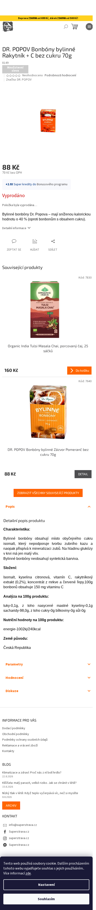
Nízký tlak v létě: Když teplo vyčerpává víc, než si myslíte (40, 793)
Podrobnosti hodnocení (60, 75)
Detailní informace (14, 228)
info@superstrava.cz (23, 825)
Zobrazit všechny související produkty (48, 493)
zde (28, 873)
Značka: (18, 79)
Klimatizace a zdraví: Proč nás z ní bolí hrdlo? (31, 773)
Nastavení (46, 884)
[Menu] (89, 26)
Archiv (11, 805)
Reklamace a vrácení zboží (20, 745)
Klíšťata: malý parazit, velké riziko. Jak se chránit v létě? (39, 783)
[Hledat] (65, 26)
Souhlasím (46, 899)
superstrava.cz (19, 838)
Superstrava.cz (19, 831)
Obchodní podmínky (15, 734)
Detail (83, 474)
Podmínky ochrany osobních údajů (25, 739)
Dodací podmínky (13, 728)
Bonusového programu (52, 184)
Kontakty (8, 751)
